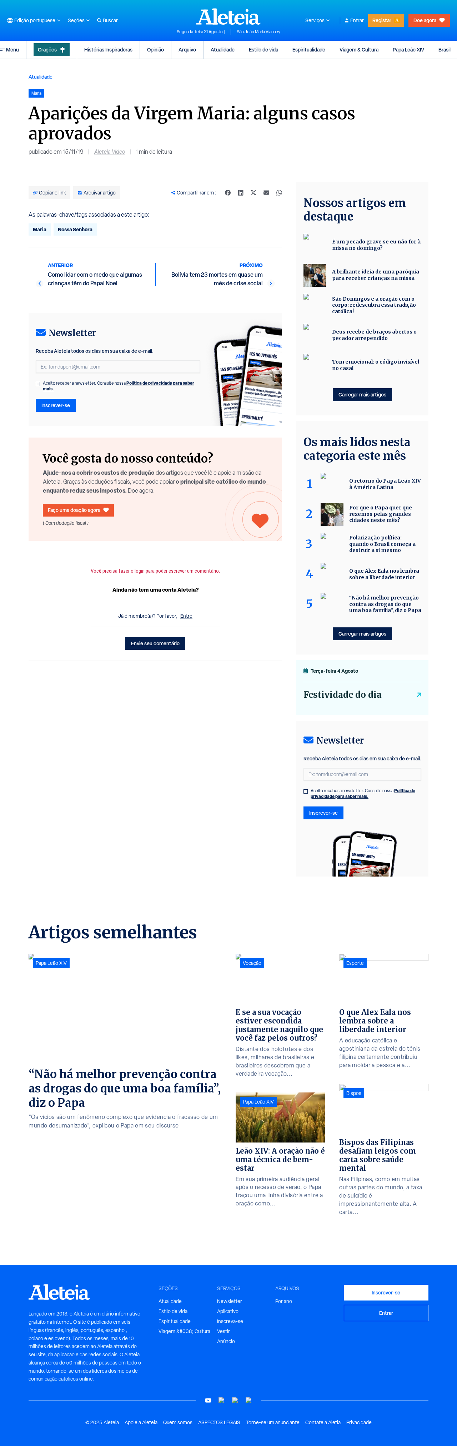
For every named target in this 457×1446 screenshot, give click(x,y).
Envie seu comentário (155, 643)
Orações (47, 49)
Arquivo (187, 49)
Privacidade (359, 1422)
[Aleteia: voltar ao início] (228, 16)
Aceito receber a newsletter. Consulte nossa (118, 386)
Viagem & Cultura (359, 49)
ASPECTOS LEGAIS (219, 1422)
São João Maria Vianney (258, 32)
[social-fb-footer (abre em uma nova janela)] (222, 1400)
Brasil (444, 49)
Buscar (110, 20)
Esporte (355, 963)
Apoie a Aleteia (141, 1422)
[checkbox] (38, 384)
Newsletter (229, 1301)
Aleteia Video (109, 152)
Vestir (223, 1331)
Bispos (353, 1093)
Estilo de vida (263, 49)
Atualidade (223, 49)
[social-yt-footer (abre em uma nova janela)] (208, 1400)
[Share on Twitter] (253, 193)
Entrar (357, 20)
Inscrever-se (55, 405)
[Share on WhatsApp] (279, 193)
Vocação (252, 963)
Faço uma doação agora (74, 510)
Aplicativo (227, 1311)
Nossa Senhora (75, 229)
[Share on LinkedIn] (240, 193)
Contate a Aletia (323, 1422)
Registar (381, 20)
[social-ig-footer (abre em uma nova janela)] (249, 1400)
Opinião (155, 49)
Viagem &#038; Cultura (184, 1331)
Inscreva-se (230, 1321)
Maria (39, 229)
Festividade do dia (342, 694)
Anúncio (226, 1341)
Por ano (283, 1301)
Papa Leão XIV (408, 49)
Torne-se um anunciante (273, 1422)
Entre (186, 616)
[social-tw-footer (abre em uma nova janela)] (235, 1400)
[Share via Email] (266, 193)
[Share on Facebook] (228, 193)
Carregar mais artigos (362, 394)
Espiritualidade (308, 49)
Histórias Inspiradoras (108, 49)
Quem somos (177, 1422)
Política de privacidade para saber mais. (363, 793)
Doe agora (424, 20)
